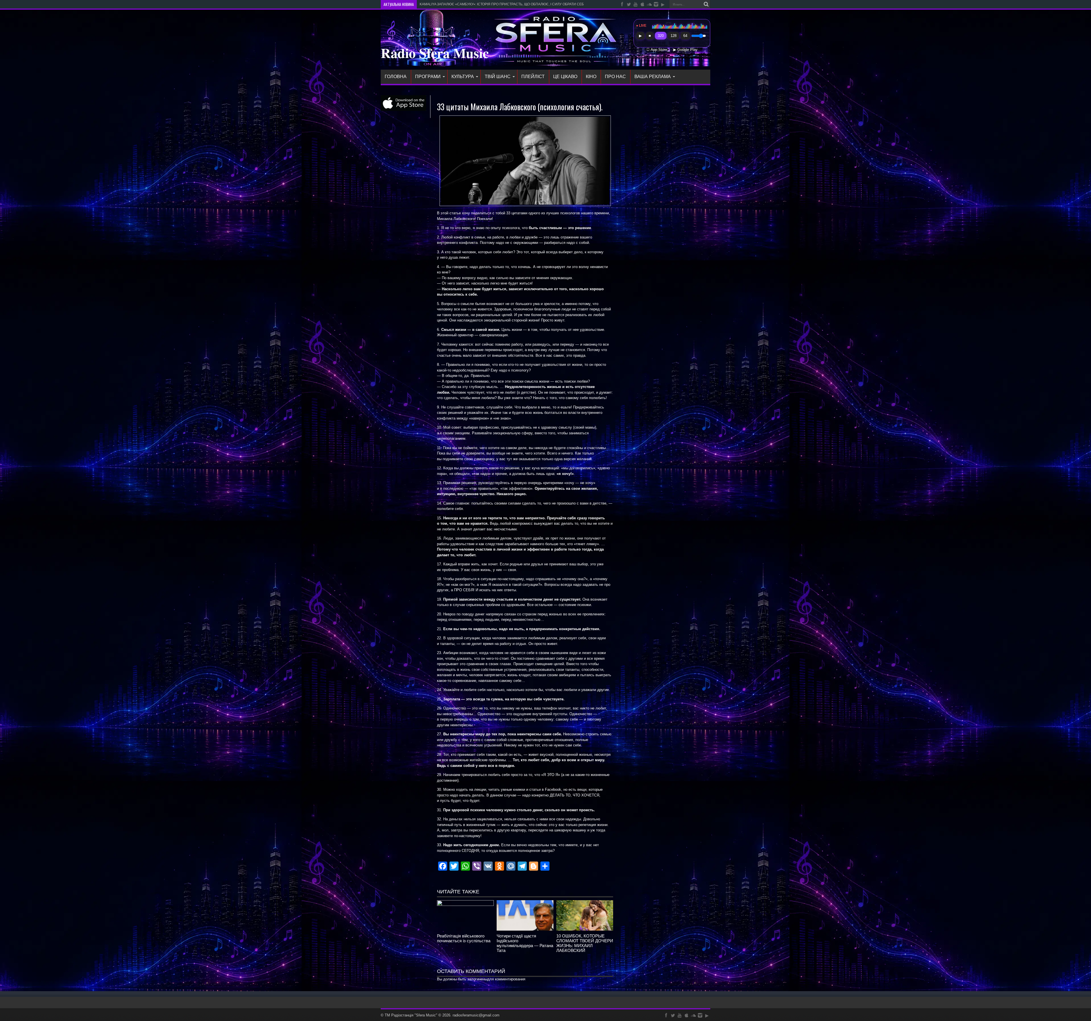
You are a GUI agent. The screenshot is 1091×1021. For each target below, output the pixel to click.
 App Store (657, 49)
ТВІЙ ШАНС (498, 76)
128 (673, 36)
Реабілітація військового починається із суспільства (463, 938)
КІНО (591, 76)
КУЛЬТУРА (462, 76)
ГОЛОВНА (396, 76)
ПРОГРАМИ (428, 76)
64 (685, 36)
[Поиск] (706, 4)
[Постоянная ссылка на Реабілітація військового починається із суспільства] (465, 904)
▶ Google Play (685, 49)
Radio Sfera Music (435, 53)
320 (661, 36)
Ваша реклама (652, 76)
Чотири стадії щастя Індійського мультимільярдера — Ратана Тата (525, 943)
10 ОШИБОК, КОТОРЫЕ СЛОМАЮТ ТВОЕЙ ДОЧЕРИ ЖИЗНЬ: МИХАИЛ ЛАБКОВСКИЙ (584, 943)
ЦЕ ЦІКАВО (565, 76)
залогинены (477, 979)
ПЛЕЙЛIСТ (533, 76)
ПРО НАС (615, 76)
